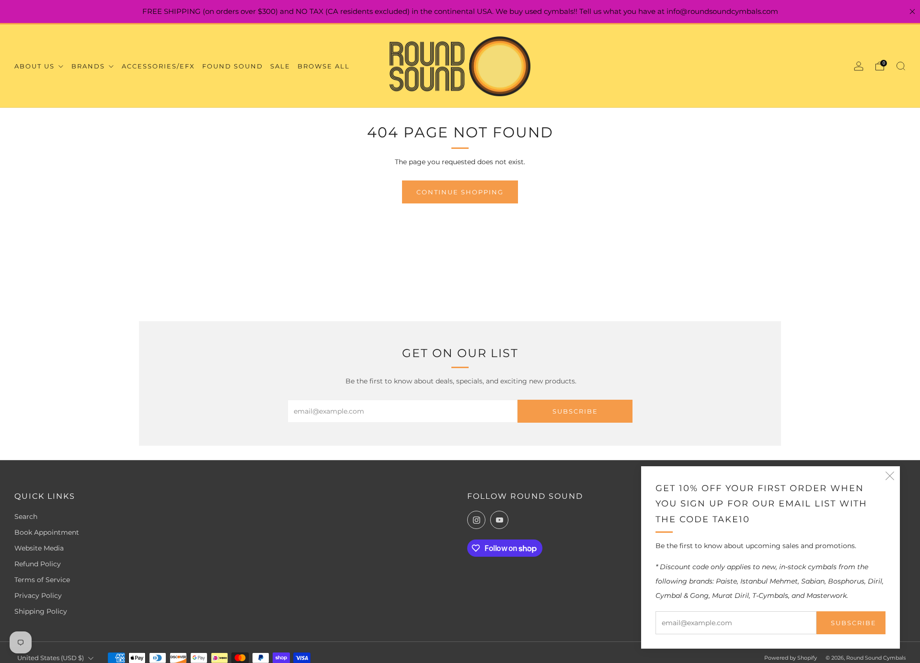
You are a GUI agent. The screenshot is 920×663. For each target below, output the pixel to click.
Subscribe (853, 623)
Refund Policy (37, 564)
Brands (89, 66)
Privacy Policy (38, 595)
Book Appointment (46, 532)
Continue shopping (460, 192)
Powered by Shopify (790, 657)
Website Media (39, 548)
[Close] (912, 11)
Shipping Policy (40, 611)
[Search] (901, 66)
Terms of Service (42, 579)
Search (25, 516)
